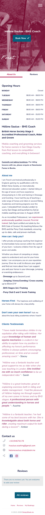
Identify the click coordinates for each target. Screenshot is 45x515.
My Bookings (29, 505)
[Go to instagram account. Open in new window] (16, 455)
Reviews (20, 505)
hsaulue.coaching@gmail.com (22, 445)
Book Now (20, 38)
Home (13, 505)
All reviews (22, 495)
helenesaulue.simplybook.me (22, 450)
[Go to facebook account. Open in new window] (11, 455)
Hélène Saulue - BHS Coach (22, 31)
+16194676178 (16, 441)
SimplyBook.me (28, 512)
